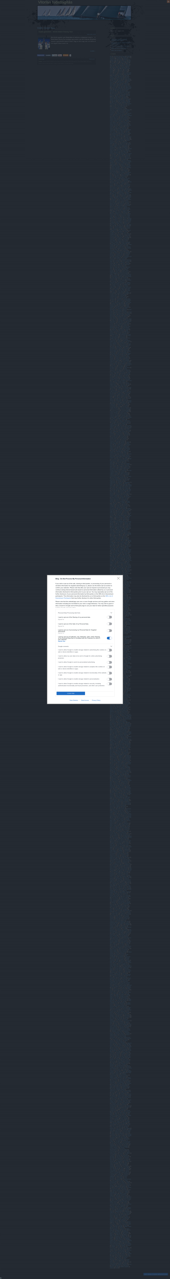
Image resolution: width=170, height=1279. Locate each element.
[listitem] (85, 613)
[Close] (119, 579)
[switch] (109, 617)
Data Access (85, 700)
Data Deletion (74, 700)
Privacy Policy (96, 700)
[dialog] (85, 639)
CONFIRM (70, 693)
